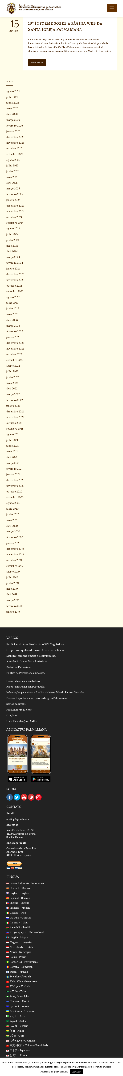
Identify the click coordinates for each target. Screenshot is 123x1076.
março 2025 (13, 188)
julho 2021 (12, 440)
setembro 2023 (15, 291)
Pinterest (31, 797)
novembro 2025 (15, 142)
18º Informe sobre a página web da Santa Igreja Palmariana (65, 26)
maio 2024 (12, 245)
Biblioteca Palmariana (18, 667)
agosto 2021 (13, 434)
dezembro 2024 (15, 205)
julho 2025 (12, 165)
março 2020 (13, 531)
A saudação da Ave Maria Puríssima (26, 661)
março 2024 (13, 257)
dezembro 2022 (15, 342)
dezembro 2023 (15, 274)
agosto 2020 (13, 502)
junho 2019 (12, 583)
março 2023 (13, 325)
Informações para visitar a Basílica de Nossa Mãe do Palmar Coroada (44, 692)
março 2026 (13, 119)
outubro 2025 (14, 148)
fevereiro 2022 (14, 400)
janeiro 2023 (13, 337)
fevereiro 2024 (14, 262)
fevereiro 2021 (14, 468)
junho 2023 (12, 308)
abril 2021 (11, 457)
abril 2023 (12, 319)
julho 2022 (12, 371)
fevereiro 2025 (14, 194)
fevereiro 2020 (14, 537)
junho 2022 (12, 377)
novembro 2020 (15, 485)
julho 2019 (12, 577)
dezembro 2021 (15, 411)
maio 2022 (12, 382)
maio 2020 (12, 520)
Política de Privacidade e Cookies (25, 672)
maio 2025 (12, 177)
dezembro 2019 (15, 548)
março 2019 (13, 600)
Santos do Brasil (15, 703)
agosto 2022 (13, 365)
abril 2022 (11, 388)
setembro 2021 (14, 428)
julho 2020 (12, 508)
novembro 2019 (15, 554)
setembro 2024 (15, 222)
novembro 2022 (15, 348)
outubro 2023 (14, 285)
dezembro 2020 (15, 480)
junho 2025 (12, 171)
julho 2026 (12, 96)
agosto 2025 (13, 159)
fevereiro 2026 (14, 125)
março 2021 (12, 462)
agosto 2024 (13, 228)
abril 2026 (12, 114)
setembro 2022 (14, 359)
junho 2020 (12, 514)
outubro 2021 (14, 422)
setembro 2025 (14, 154)
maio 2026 (12, 108)
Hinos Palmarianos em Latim (22, 680)
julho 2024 (12, 234)
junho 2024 (12, 239)
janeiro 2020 (13, 542)
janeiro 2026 (13, 131)
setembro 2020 (15, 497)
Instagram (38, 797)
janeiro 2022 (13, 405)
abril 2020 (12, 525)
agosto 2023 (13, 297)
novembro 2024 (15, 211)
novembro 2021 (15, 417)
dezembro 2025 (15, 136)
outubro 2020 (14, 491)
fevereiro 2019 (14, 605)
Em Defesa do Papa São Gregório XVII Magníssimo (34, 644)
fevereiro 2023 (14, 331)
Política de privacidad (54, 1071)
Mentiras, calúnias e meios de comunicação (30, 655)
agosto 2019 (13, 571)
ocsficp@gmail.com (17, 818)
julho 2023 (12, 302)
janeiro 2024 (13, 268)
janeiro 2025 (13, 199)
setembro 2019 (14, 565)
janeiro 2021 (13, 474)
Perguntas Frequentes (19, 709)
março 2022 (13, 394)
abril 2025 (12, 182)
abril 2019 (11, 594)
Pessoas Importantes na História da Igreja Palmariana (36, 698)
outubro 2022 (14, 354)
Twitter (17, 797)
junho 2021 (12, 445)
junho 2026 (12, 102)
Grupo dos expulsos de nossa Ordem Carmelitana (34, 649)
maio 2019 (12, 588)
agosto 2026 (13, 91)
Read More (37, 62)
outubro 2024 (14, 217)
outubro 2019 (14, 560)
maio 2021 (12, 451)
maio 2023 (12, 314)
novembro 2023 (15, 279)
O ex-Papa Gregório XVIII (21, 720)
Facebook (9, 797)
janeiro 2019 (13, 611)
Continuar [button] (76, 1071)
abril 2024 (12, 251)
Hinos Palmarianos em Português (25, 686)
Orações (11, 715)
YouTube (24, 797)
